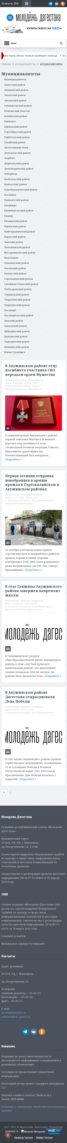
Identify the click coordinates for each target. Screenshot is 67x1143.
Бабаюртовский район (18, 105)
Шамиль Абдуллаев (32, 600)
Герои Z (36, 385)
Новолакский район (16, 263)
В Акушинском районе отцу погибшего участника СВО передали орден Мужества (31, 370)
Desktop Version (23, 1137)
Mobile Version (44, 1137)
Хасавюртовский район (18, 315)
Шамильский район (16, 347)
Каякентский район (16, 200)
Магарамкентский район (19, 252)
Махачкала (11, 257)
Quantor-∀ (11, 1131)
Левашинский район (17, 247)
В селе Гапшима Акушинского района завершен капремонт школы (33, 591)
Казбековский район (17, 179)
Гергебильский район (17, 131)
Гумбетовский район (17, 137)
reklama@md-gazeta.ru (15, 1016)
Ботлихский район (15, 116)
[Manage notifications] (8, 1135)
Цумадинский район (17, 331)
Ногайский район (15, 268)
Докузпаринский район (18, 168)
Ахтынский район (15, 100)
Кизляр (8, 215)
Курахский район (15, 236)
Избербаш (10, 173)
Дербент (9, 158)
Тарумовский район (16, 294)
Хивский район (13, 320)
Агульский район (14, 84)
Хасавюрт (10, 310)
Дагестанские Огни (16, 147)
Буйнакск (10, 121)
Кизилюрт (10, 205)
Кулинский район (15, 226)
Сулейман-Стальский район (21, 284)
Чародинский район (16, 341)
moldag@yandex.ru (13, 1012)
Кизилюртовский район (18, 210)
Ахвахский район (15, 95)
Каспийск (10, 194)
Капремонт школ (42, 606)
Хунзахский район (15, 325)
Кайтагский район (15, 184)
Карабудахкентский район (20, 189)
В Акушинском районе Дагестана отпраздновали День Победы (30, 696)
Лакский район (13, 242)
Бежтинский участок (17, 111)
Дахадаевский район (17, 152)
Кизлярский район (15, 221)
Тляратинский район (17, 299)
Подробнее (12, 459)
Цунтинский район (16, 336)
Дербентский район (16, 163)
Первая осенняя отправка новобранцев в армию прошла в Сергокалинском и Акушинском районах (32, 482)
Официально (35, 388)
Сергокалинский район (18, 278)
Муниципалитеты (15, 79)
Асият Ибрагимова (31, 380)
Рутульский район (15, 273)
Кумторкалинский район (19, 231)
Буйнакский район (15, 126)
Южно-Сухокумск (14, 352)
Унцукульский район (17, 305)
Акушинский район (16, 90)
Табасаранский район (18, 289)
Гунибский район (15, 142)
